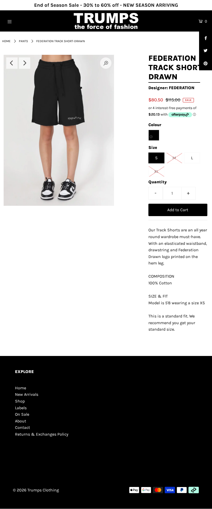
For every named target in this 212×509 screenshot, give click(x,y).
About (20, 421)
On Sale (22, 414)
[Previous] (12, 63)
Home (6, 41)
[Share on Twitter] (205, 50)
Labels (21, 407)
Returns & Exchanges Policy (41, 434)
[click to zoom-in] (105, 63)
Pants (23, 41)
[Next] (24, 63)
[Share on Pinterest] (205, 63)
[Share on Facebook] (205, 38)
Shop (20, 401)
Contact (22, 427)
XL (156, 171)
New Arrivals (26, 394)
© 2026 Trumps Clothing (36, 490)
